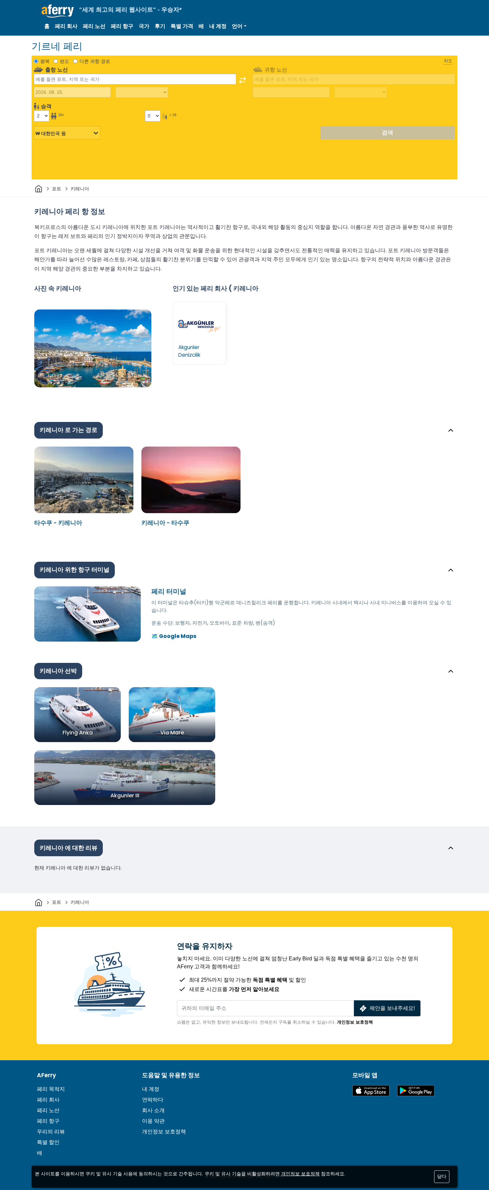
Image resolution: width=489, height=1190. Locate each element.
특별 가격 (182, 26)
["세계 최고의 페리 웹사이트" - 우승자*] (58, 11)
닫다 (441, 1176)
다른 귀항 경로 (95, 61)
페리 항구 (122, 26)
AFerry (46, 1075)
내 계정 (218, 26)
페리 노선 (94, 26)
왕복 (45, 61)
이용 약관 (153, 1121)
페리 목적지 (51, 1089)
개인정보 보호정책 (355, 1022)
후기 (160, 26)
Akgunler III (124, 795)
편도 (64, 61)
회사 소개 (153, 1110)
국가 (144, 26)
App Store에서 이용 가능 (371, 1090)
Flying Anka (78, 732)
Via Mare (172, 732)
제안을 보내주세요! (392, 1008)
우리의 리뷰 (51, 1131)
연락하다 (152, 1099)
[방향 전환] (242, 80)
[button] (239, 26)
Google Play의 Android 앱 (415, 1090)
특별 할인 (48, 1142)
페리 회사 (66, 26)
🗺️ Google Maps (173, 636)
